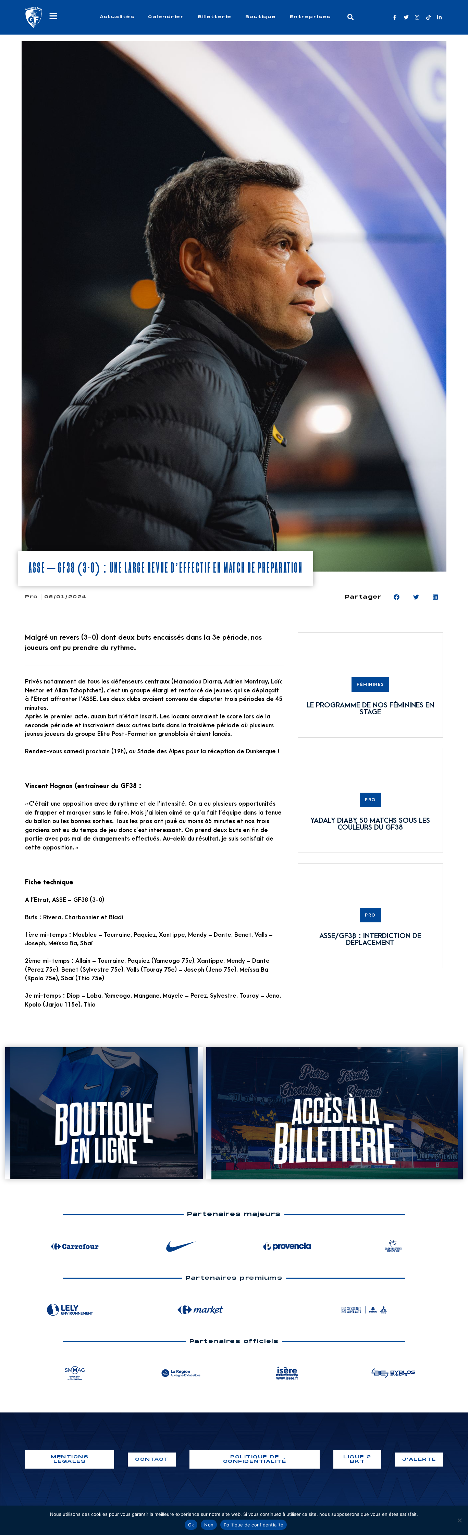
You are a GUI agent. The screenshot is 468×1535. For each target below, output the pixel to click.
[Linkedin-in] (439, 17)
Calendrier (166, 17)
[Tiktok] (428, 17)
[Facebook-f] (394, 17)
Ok (191, 1524)
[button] (350, 17)
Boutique (260, 17)
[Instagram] (417, 17)
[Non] (459, 1520)
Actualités (117, 17)
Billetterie (215, 17)
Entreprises (310, 17)
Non (208, 1524)
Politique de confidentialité (253, 1524)
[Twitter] (406, 17)
